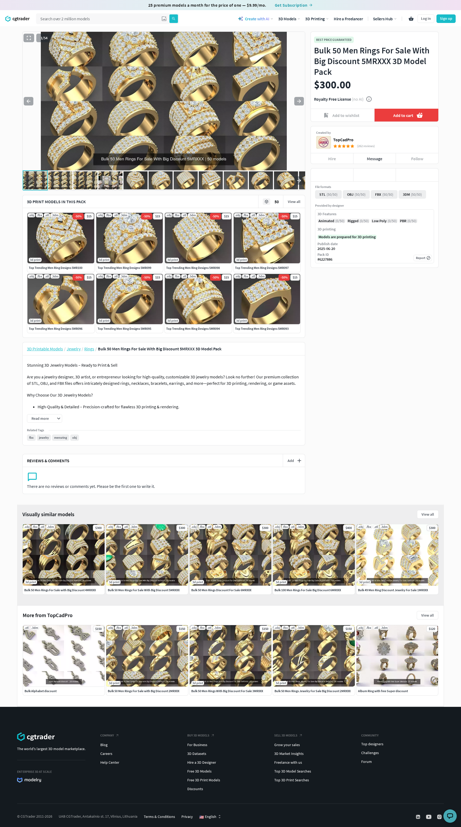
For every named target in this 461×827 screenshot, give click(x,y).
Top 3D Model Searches (292, 771)
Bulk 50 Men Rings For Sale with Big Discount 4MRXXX (60, 590)
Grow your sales (287, 744)
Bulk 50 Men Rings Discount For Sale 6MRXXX (221, 590)
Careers (106, 753)
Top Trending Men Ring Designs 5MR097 (262, 268)
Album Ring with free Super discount (383, 691)
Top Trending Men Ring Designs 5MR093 (262, 329)
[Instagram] (440, 817)
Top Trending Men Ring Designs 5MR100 (55, 268)
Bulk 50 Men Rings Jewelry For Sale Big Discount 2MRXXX (313, 691)
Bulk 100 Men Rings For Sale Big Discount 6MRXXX (308, 590)
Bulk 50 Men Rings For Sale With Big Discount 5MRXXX (144, 590)
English (207, 817)
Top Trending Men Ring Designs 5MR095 (124, 329)
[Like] (332, 174)
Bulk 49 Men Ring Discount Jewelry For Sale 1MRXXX (393, 590)
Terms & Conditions (159, 816)
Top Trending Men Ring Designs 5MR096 (55, 329)
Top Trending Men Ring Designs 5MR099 (124, 268)
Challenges (370, 752)
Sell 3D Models (285, 735)
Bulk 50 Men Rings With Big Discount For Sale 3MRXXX (227, 691)
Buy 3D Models (198, 735)
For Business (197, 744)
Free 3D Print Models (203, 780)
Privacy (187, 816)
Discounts (195, 788)
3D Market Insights (289, 753)
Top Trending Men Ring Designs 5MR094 (193, 329)
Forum (366, 761)
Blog (104, 744)
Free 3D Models (199, 771)
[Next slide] (299, 101)
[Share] (417, 174)
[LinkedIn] (419, 817)
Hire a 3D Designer (201, 762)
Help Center (109, 762)
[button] (164, 18)
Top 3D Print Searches (291, 780)
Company (107, 735)
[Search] (173, 18)
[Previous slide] (28, 101)
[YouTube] (429, 817)
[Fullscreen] (28, 38)
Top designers (372, 744)
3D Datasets (196, 753)
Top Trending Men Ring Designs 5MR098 (193, 268)
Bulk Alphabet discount (41, 691)
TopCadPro (343, 139)
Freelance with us (288, 762)
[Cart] (411, 18)
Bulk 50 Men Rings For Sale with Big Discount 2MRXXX (143, 691)
